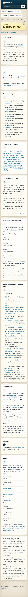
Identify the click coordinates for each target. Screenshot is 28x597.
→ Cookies (4, 588)
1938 (6, 336)
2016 (6, 355)
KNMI (11, 559)
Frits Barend (11, 155)
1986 (6, 346)
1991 (10, 168)
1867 (6, 316)
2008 (6, 351)
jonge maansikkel (19, 447)
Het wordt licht (7, 488)
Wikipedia (20, 552)
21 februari (8, 132)
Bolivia (11, 356)
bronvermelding (6, 555)
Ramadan (7, 103)
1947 (5, 155)
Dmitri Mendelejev (13, 321)
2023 (5, 366)
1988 (17, 166)
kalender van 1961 (11, 85)
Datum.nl (3, 19)
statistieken (19, 213)
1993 (5, 170)
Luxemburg (8, 348)
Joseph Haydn (16, 309)
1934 (6, 327)
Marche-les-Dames (16, 331)
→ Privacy (22, 586)
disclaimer (5, 548)
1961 (14, 19)
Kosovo (10, 351)
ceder (22, 430)
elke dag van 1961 (9, 530)
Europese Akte (19, 349)
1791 (6, 307)
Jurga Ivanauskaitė (18, 157)
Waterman (14, 396)
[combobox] (11, 6)
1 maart (15, 299)
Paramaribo (7, 368)
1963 (18, 159)
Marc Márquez (18, 168)
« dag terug (4, 32)
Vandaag (4, 15)
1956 (5, 200)
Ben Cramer (17, 153)
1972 (10, 163)
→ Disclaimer (15, 586)
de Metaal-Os (15, 407)
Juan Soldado (12, 336)
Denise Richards (8, 161)
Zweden (21, 297)
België (18, 333)
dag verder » (12, 32)
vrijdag (21, 45)
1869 (6, 321)
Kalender (9, 19)
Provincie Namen (11, 333)
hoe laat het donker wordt (16, 528)
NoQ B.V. (25, 591)
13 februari (8, 109)
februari (6, 45)
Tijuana (23, 336)
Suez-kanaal (10, 318)
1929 (11, 153)
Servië (21, 353)
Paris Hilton (16, 163)
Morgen (12, 15)
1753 (6, 297)
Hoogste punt (7, 500)
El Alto (17, 360)
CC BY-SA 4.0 (15, 553)
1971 (15, 161)
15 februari (8, 123)
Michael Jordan (12, 159)
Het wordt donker (8, 494)
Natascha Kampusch (9, 166)
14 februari (8, 114)
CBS (11, 568)
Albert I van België (17, 327)
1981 (22, 164)
